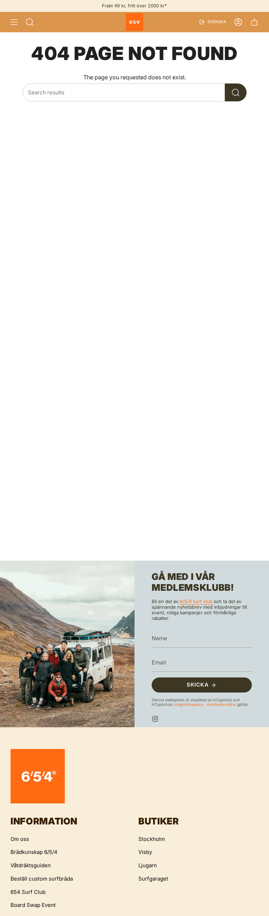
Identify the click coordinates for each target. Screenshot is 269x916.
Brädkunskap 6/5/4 (34, 852)
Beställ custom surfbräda (42, 878)
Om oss (20, 839)
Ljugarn (147, 865)
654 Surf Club (28, 892)
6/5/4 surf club (197, 601)
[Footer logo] (38, 776)
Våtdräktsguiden (31, 865)
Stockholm (151, 839)
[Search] (236, 92)
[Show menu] (14, 22)
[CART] (254, 22)
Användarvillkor (222, 704)
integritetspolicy (189, 704)
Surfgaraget (153, 878)
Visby (145, 852)
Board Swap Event (33, 905)
